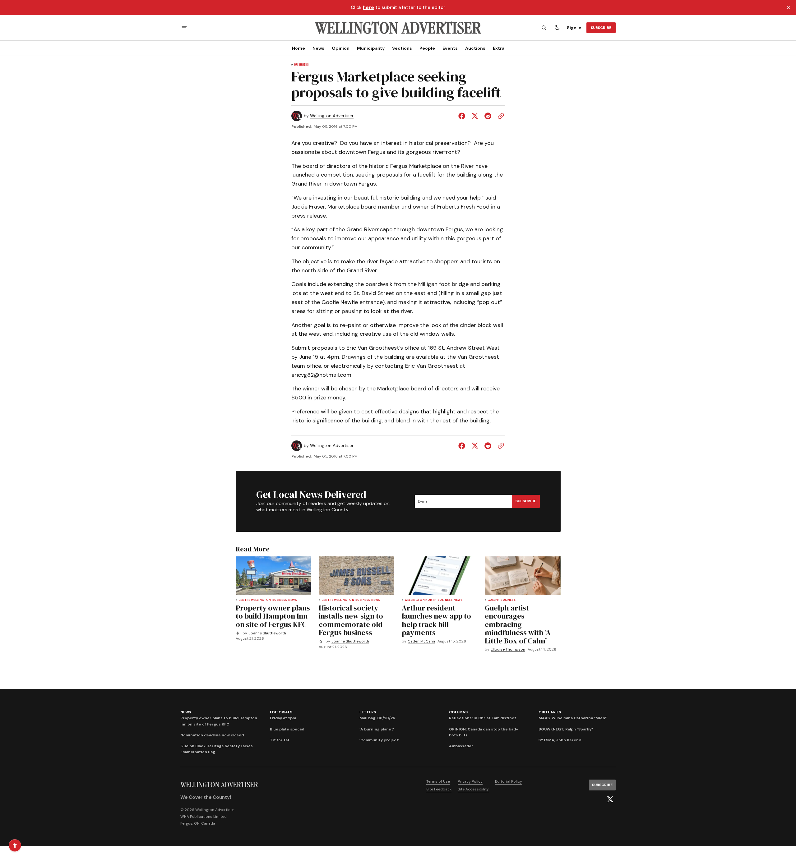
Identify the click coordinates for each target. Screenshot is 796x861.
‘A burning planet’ (376, 729)
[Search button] (544, 28)
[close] (789, 7)
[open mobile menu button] (184, 27)
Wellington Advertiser (332, 115)
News (318, 48)
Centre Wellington (254, 600)
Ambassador (461, 746)
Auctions (475, 48)
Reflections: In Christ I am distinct (482, 718)
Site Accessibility (473, 789)
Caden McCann (421, 641)
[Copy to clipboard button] (499, 116)
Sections (402, 48)
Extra (498, 48)
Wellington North (421, 600)
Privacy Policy (470, 781)
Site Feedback (438, 789)
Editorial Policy (508, 781)
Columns (458, 712)
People (427, 48)
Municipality (371, 48)
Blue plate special (287, 729)
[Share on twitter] (474, 116)
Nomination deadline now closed (212, 735)
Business (301, 64)
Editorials (281, 712)
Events (450, 48)
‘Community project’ (379, 740)
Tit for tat (279, 740)
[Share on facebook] (463, 116)
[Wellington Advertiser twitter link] (610, 799)
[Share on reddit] (487, 116)
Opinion (340, 48)
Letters (367, 712)
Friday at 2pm (283, 718)
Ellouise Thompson (508, 649)
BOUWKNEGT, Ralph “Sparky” (566, 729)
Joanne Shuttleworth (267, 633)
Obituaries (550, 712)
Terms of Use (438, 781)
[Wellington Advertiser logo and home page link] (398, 27)
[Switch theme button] (557, 28)
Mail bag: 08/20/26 (377, 718)
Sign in (574, 27)
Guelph (493, 600)
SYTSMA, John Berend (560, 740)
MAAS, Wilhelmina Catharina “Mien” (573, 718)
